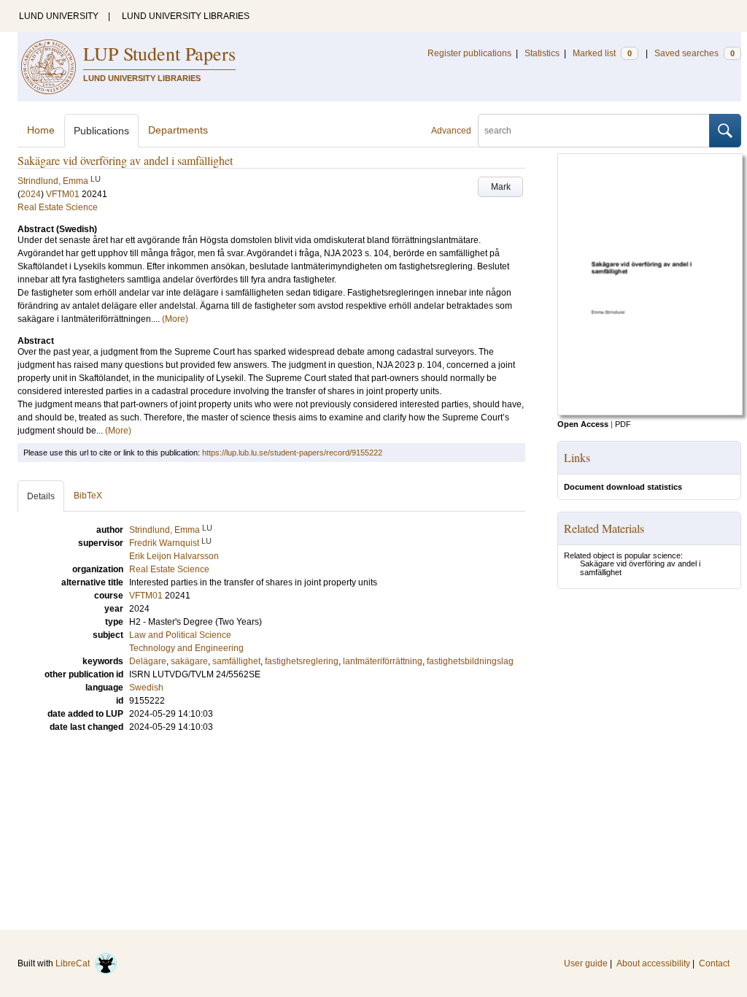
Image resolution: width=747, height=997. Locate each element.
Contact (714, 963)
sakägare (189, 661)
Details (41, 496)
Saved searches (694, 53)
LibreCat (74, 963)
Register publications (469, 53)
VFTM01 (63, 194)
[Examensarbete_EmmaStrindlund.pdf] (650, 412)
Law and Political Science (180, 635)
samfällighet (236, 661)
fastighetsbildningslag (470, 661)
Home (41, 130)
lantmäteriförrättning (382, 661)
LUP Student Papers (159, 53)
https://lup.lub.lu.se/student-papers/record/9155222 (292, 452)
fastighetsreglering (301, 661)
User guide (586, 963)
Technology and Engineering (186, 648)
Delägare (147, 661)
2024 (30, 194)
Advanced (451, 131)
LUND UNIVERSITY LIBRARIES (185, 16)
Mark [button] (501, 187)
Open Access (582, 424)
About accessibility (653, 963)
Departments (178, 130)
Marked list (602, 53)
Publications (101, 130)
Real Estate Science (58, 207)
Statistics (542, 53)
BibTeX (88, 495)
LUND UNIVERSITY (58, 16)
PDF (623, 424)
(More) (175, 319)
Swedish (146, 687)
